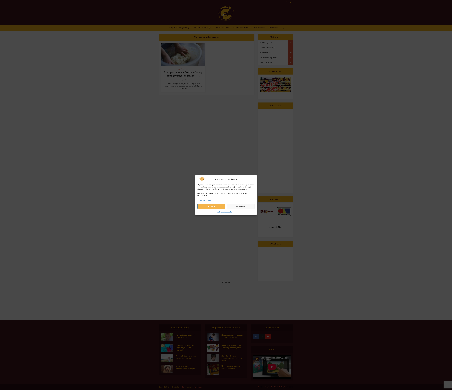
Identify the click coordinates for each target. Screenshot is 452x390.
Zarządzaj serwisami (205, 200)
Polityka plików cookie (225, 212)
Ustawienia (240, 206)
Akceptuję (211, 206)
